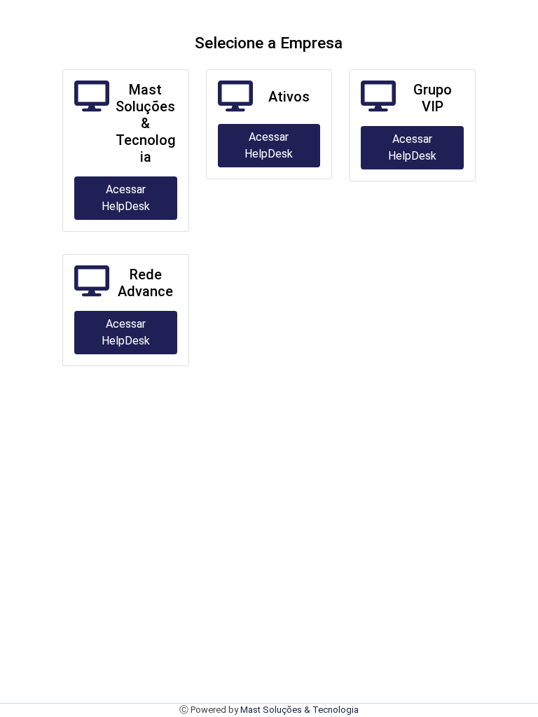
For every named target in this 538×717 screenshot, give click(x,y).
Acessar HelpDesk (126, 198)
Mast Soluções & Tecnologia (299, 709)
